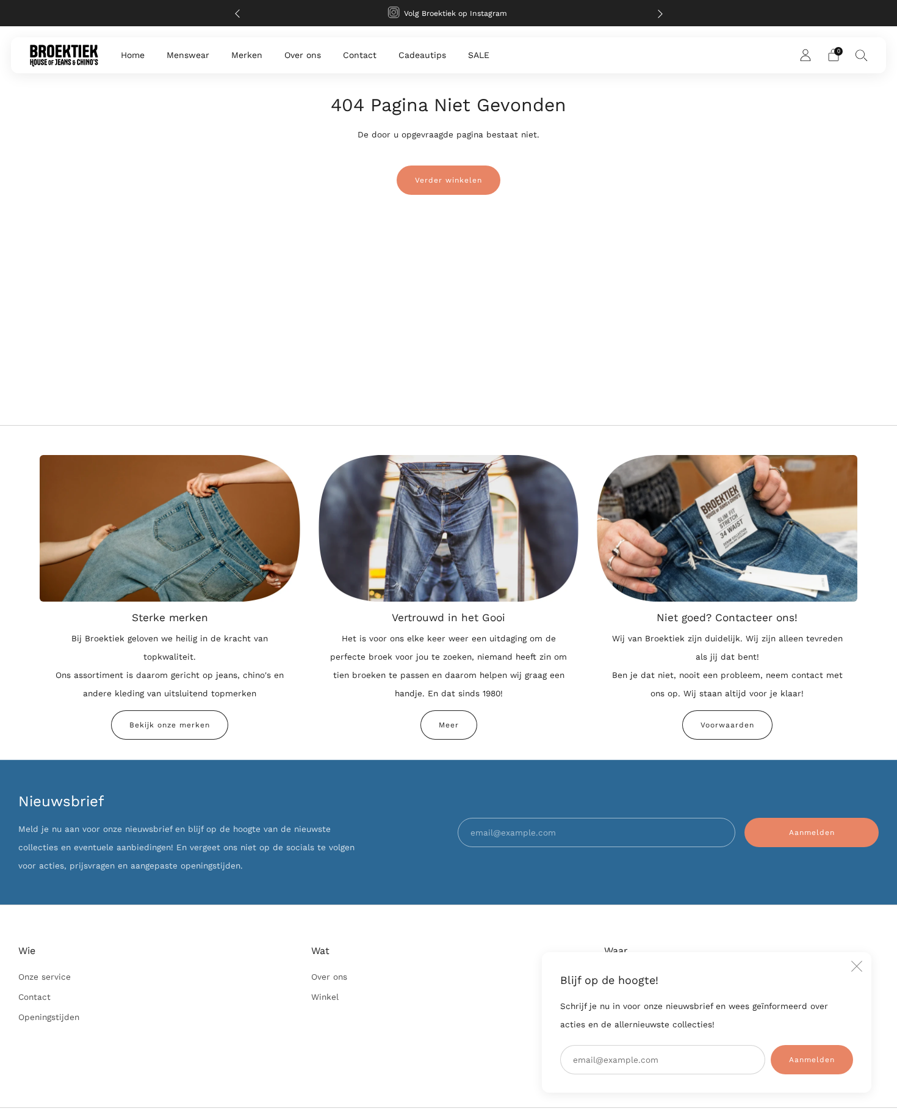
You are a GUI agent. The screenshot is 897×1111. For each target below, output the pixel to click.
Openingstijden (48, 1017)
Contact (359, 55)
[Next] (660, 13)
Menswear (188, 55)
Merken (246, 55)
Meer (449, 725)
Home (133, 55)
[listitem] (449, 13)
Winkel (325, 997)
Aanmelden (812, 1059)
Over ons (302, 55)
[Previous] (237, 13)
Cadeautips (422, 55)
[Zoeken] (862, 55)
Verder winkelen (448, 180)
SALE (478, 55)
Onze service (44, 977)
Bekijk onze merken (169, 725)
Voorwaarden (727, 725)
